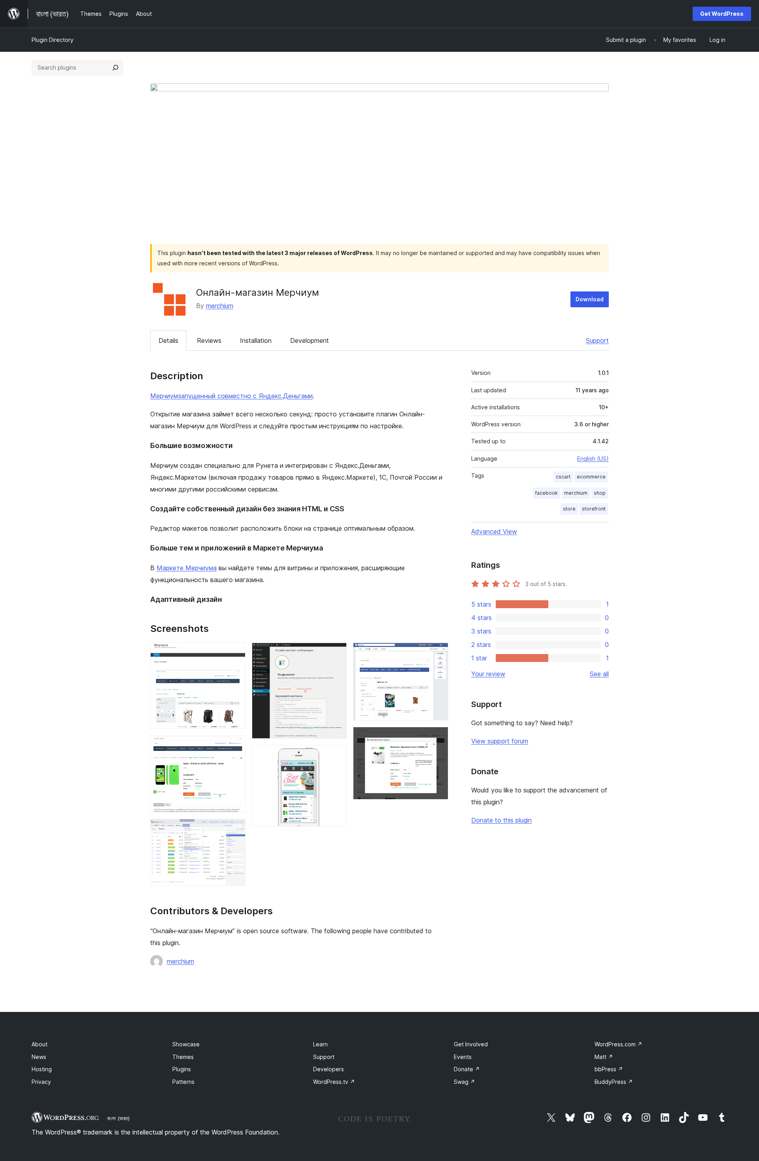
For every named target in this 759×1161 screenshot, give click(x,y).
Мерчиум (164, 396)
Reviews (209, 340)
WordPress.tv (334, 1081)
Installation (256, 340)
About (39, 1044)
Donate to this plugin (501, 820)
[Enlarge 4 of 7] (336, 653)
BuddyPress (614, 1081)
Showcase (186, 1044)
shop (600, 493)
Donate (467, 1069)
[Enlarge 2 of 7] (235, 746)
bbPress (609, 1069)
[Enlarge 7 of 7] (438, 737)
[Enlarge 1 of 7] (235, 653)
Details (168, 340)
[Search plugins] (115, 68)
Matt (604, 1056)
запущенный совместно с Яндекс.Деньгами (245, 396)
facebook (546, 493)
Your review (488, 674)
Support (597, 340)
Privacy (41, 1081)
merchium (219, 306)
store (569, 509)
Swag (464, 1081)
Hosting (42, 1069)
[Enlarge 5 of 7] (336, 756)
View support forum (499, 741)
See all (599, 674)
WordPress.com (618, 1044)
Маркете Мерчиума (187, 568)
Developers (328, 1069)
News (39, 1056)
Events (463, 1056)
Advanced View (494, 531)
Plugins (181, 1069)
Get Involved (471, 1044)
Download (590, 299)
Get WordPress (722, 13)
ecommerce (591, 477)
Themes (183, 1056)
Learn (320, 1044)
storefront (594, 509)
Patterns (183, 1081)
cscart (563, 477)
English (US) (593, 458)
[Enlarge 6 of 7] (438, 653)
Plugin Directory (53, 39)
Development (309, 340)
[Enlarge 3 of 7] (235, 830)
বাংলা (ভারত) (118, 1118)
